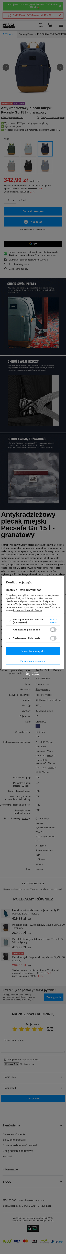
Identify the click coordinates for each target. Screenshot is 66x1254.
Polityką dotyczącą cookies (29, 598)
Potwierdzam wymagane (33, 661)
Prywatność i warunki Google (27, 610)
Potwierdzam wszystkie (33, 651)
